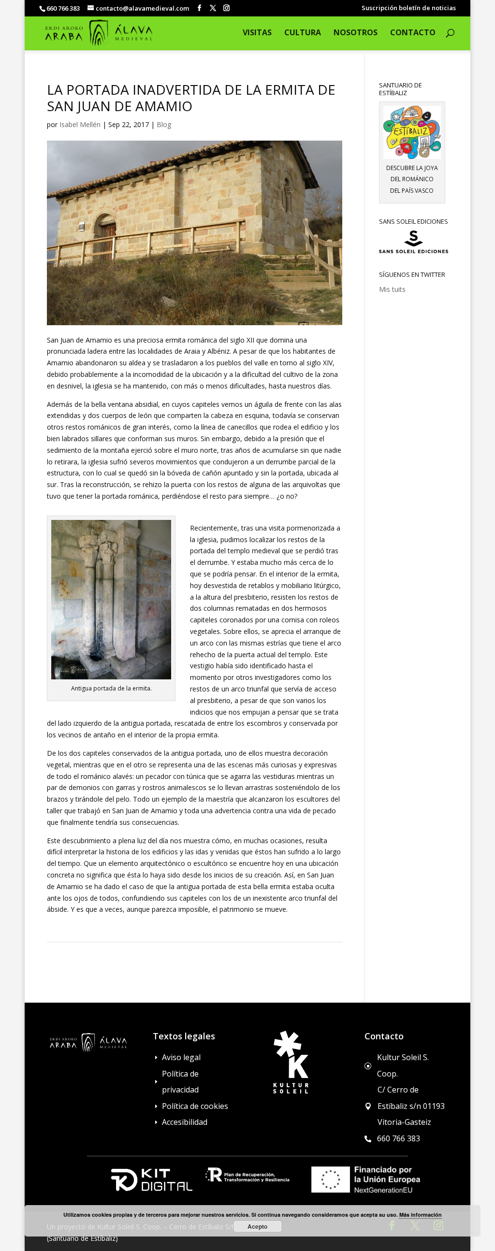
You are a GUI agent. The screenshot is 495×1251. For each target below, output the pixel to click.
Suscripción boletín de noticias (409, 8)
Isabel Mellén (80, 124)
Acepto (257, 1226)
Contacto (413, 33)
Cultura (302, 33)
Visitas (257, 33)
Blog (164, 124)
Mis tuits (392, 289)
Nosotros (356, 33)
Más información (420, 1214)
